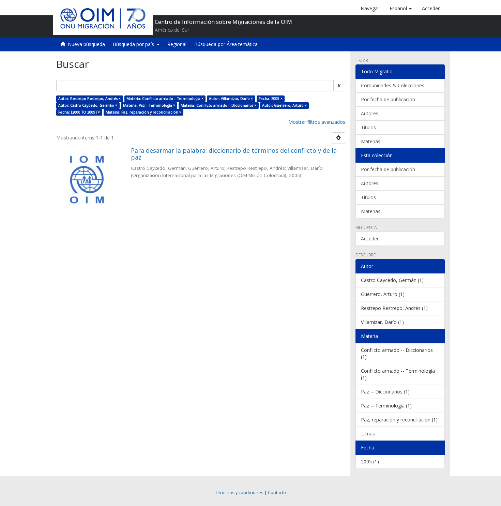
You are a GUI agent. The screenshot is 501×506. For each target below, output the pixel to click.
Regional (176, 44)
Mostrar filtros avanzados (316, 122)
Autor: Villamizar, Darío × (231, 98)
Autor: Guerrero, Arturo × (284, 105)
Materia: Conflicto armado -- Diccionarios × (218, 105)
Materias (370, 141)
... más (368, 433)
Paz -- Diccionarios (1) (385, 391)
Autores (369, 113)
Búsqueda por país (135, 44)
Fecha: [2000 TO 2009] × (79, 112)
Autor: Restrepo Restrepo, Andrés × (89, 98)
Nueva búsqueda (86, 44)
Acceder (370, 238)
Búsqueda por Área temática (226, 44)
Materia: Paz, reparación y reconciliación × (143, 112)
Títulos (368, 127)
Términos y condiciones (239, 492)
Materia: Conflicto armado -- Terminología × (164, 98)
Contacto (277, 492)
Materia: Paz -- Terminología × (149, 105)
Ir (339, 85)
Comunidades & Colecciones (392, 85)
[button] (400, 8)
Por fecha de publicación (388, 99)
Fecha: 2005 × (271, 98)
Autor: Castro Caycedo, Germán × (87, 105)
